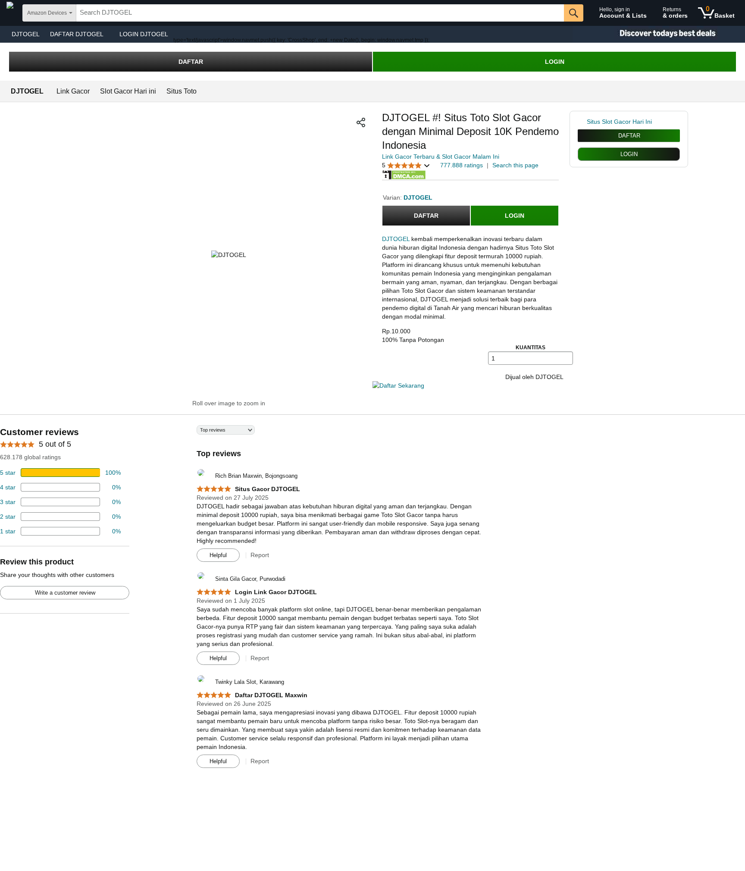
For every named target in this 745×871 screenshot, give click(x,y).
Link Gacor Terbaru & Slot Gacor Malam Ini (440, 156)
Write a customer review (65, 592)
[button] (361, 122)
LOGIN (554, 61)
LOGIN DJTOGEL (143, 34)
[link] (582, 121)
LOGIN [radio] (629, 154)
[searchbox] (320, 13)
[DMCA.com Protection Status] (404, 174)
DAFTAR (190, 61)
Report (259, 554)
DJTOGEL (26, 34)
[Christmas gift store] (659, 34)
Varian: (393, 197)
